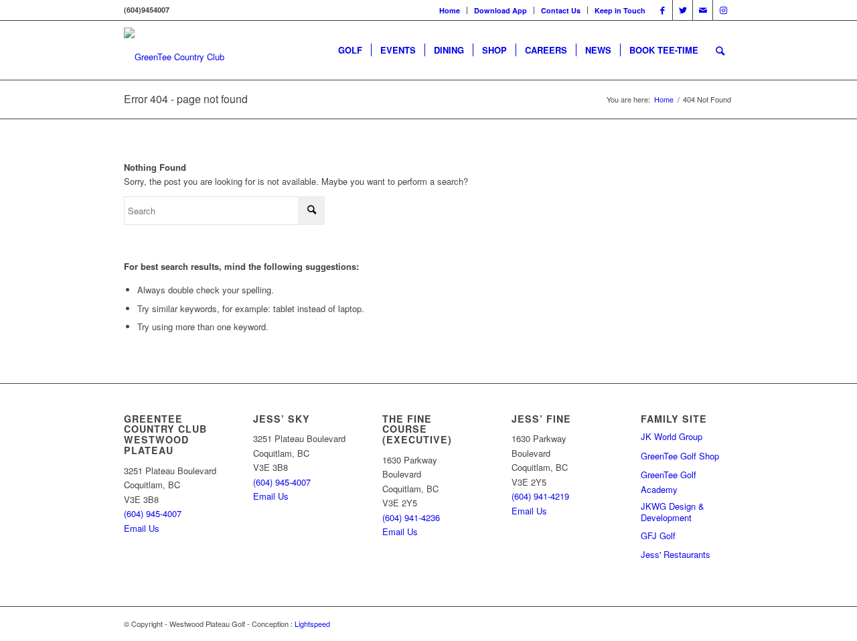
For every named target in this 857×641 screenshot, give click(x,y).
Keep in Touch (620, 10)
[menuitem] (450, 10)
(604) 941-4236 (411, 517)
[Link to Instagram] (723, 10)
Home (449, 10)
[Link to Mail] (702, 10)
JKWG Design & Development (672, 512)
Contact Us (560, 10)
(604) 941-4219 (540, 496)
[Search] (720, 50)
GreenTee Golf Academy (668, 481)
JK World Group (671, 436)
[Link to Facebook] (662, 10)
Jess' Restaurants (675, 554)
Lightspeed (312, 623)
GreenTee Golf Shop (680, 455)
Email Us (141, 528)
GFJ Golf (658, 535)
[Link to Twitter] (682, 10)
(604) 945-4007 (152, 513)
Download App (500, 10)
